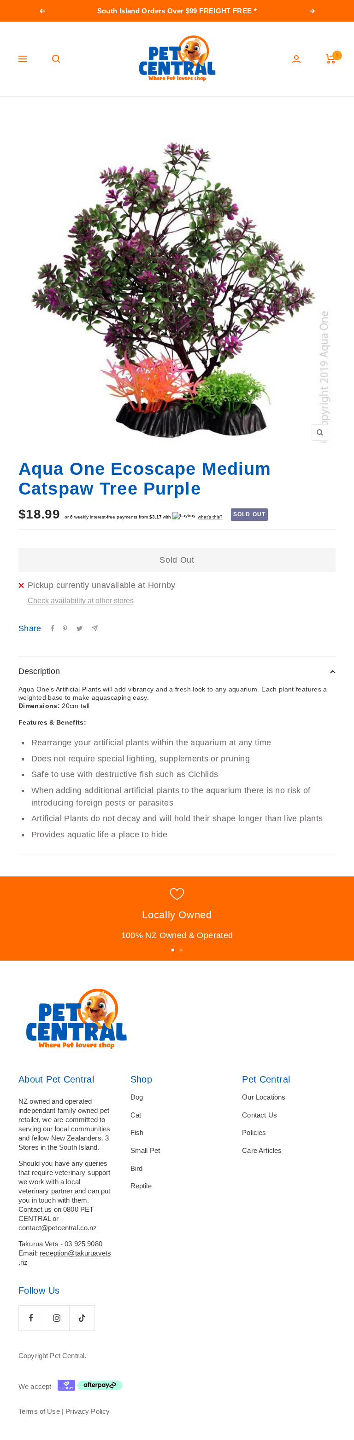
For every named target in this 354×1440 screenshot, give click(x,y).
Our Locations (263, 1097)
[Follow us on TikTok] (81, 1318)
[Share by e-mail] (95, 628)
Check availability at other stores (81, 601)
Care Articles (262, 1150)
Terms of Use (39, 1411)
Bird (136, 1168)
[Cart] (331, 58)
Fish (137, 1132)
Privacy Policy (87, 1411)
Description (39, 671)
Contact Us (259, 1115)
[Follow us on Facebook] (31, 1318)
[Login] (296, 59)
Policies (254, 1132)
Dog (136, 1097)
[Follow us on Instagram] (56, 1318)
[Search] (56, 59)
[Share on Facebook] (52, 628)
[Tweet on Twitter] (79, 628)
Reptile (141, 1186)
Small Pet (145, 1150)
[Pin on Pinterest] (65, 628)
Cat (135, 1115)
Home (26, 114)
